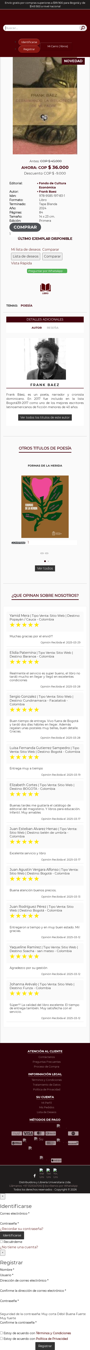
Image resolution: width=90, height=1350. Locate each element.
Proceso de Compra (46, 1066)
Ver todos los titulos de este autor (45, 417)
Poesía (26, 305)
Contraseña (9, 1223)
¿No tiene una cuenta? (19, 1247)
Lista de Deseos (46, 1112)
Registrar (29, 49)
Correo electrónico (14, 1213)
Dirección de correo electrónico (24, 1280)
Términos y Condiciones (47, 1079)
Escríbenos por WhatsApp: (62, 1185)
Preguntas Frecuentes (47, 1061)
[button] (45, 561)
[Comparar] (46, 553)
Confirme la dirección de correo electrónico (33, 1291)
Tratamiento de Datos (46, 1084)
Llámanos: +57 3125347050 (25, 1185)
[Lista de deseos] (42, 553)
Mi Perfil (46, 1102)
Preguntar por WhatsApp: (46, 270)
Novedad (73, 61)
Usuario (6, 1275)
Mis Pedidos (46, 1107)
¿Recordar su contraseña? (21, 1229)
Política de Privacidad (46, 1089)
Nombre (7, 1270)
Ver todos (45, 568)
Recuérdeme (12, 1242)
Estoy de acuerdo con (37, 1333)
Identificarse (29, 42)
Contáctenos (47, 1057)
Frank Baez (48, 191)
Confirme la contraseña (18, 1322)
